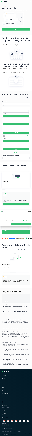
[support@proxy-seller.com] (2, 425)
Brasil (2, 402)
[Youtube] (8, 428)
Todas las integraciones (5, 393)
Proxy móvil (3, 378)
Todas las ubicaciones (4, 405)
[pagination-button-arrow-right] (5, 189)
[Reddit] (6, 428)
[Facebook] (4, 425)
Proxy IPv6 (3, 381)
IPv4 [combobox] (3, 103)
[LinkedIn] (10, 428)
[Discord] (4, 428)
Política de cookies (4, 416)
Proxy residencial (4, 375)
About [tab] (26, 213)
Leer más (4, 227)
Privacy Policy (28, 220)
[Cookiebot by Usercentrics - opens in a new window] (27, 211)
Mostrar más (15, 152)
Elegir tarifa (16, 29)
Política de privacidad (4, 414)
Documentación (4, 410)
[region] (16, 180)
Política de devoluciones (5, 417)
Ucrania (3, 398)
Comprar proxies (16, 115)
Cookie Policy (22, 220)
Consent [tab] (5, 213)
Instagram (3, 384)
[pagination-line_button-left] (2, 272)
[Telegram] (8, 425)
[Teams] (6, 425)
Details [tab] (16, 213)
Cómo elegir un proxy (6, 105)
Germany (3, 399)
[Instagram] (11, 428)
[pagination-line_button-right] (29, 272)
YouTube (3, 390)
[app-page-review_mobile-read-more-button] (28, 232)
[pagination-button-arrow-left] (3, 189)
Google (3, 387)
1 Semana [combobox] (4, 113)
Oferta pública (4, 413)
